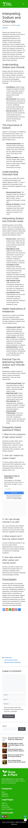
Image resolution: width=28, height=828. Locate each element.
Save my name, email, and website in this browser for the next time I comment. (13, 709)
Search (4, 726)
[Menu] (23, 4)
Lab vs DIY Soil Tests (11, 660)
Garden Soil (8, 657)
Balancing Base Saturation (12, 662)
